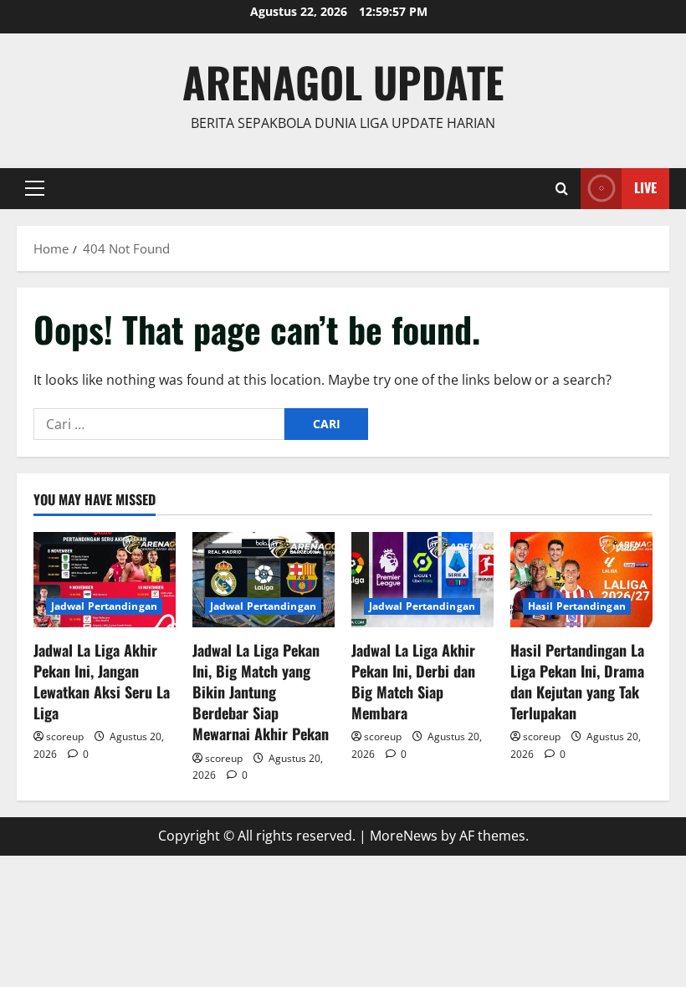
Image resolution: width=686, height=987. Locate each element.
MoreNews (404, 835)
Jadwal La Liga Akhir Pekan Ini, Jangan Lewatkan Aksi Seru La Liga (101, 681)
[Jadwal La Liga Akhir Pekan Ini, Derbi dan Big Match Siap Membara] (422, 579)
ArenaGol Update (343, 81)
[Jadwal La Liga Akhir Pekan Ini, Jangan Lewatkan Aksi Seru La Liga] (104, 579)
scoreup (65, 736)
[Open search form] (561, 188)
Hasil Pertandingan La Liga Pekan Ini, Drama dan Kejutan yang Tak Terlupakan (577, 681)
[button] (35, 188)
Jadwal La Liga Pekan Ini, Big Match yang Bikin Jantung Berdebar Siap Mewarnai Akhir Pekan (260, 692)
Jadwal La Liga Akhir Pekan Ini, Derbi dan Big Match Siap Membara (413, 681)
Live (645, 187)
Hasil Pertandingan (577, 606)
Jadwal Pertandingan (104, 606)
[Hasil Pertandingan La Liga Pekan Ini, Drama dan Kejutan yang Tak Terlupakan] (581, 579)
